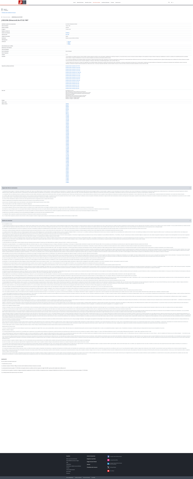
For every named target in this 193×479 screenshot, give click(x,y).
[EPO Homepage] (22, 2)
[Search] (169, 2)
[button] (96, 188)
